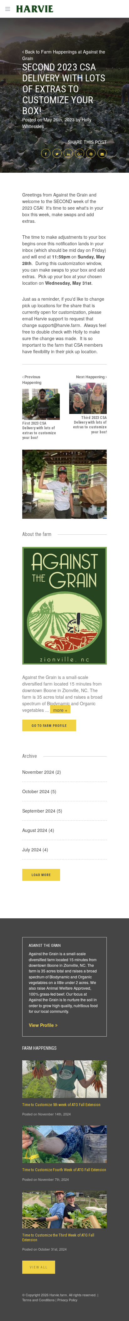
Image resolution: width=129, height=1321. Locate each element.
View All (39, 1267)
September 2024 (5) (42, 811)
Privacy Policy (67, 1300)
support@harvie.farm (59, 325)
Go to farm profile (49, 726)
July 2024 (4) (35, 849)
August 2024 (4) (38, 830)
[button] (41, 874)
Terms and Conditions (38, 1300)
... (56, 710)
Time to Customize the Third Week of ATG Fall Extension (58, 1237)
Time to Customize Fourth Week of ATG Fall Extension (64, 1170)
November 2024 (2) (41, 772)
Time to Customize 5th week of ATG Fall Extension (61, 1105)
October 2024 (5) (39, 791)
